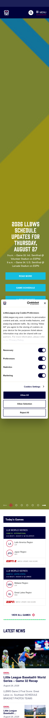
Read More (25, 276)
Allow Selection (24, 404)
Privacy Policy (16, 340)
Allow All (24, 395)
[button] (45, 505)
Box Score (33, 561)
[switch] (42, 358)
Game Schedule (25, 287)
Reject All (24, 412)
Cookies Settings (32, 386)
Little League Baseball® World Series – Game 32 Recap (24, 678)
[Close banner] (45, 303)
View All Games (21, 614)
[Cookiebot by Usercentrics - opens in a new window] (29, 303)
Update (26, 561)
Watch (20, 561)
